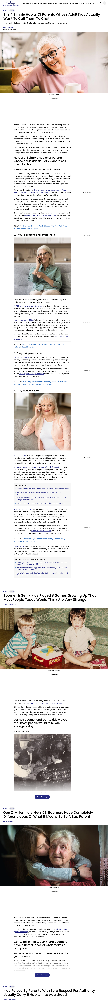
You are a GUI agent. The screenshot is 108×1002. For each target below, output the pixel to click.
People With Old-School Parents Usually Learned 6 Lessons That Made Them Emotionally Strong (42, 563)
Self (41, 3)
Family (45, 3)
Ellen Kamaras (8, 27)
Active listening (20, 455)
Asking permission (22, 357)
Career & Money (80, 3)
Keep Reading (42, 797)
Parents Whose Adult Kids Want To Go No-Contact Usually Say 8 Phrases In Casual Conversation (42, 574)
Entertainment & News (55, 3)
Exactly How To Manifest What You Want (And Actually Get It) (41, 503)
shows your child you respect (31, 374)
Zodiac (28, 3)
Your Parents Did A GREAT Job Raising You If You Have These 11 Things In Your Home (41, 499)
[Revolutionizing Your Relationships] (11, 3)
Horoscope (35, 3)
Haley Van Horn (8, 821)
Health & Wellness (68, 3)
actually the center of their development (45, 703)
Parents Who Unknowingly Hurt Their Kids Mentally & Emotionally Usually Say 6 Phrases (42, 568)
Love (24, 3)
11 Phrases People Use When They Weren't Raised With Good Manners (40, 493)
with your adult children (41, 531)
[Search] (100, 3)
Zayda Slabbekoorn (9, 604)
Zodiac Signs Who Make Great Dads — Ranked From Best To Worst (43, 489)
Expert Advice (90, 3)
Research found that (22, 509)
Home (5, 10)
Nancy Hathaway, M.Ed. (24, 320)
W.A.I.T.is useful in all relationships (28, 306)
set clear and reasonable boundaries (40, 215)
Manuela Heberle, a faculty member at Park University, (37, 467)
